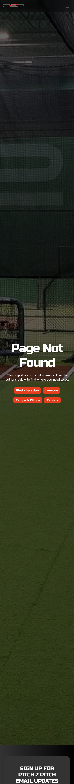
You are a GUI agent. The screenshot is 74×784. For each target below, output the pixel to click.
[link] (13, 6)
